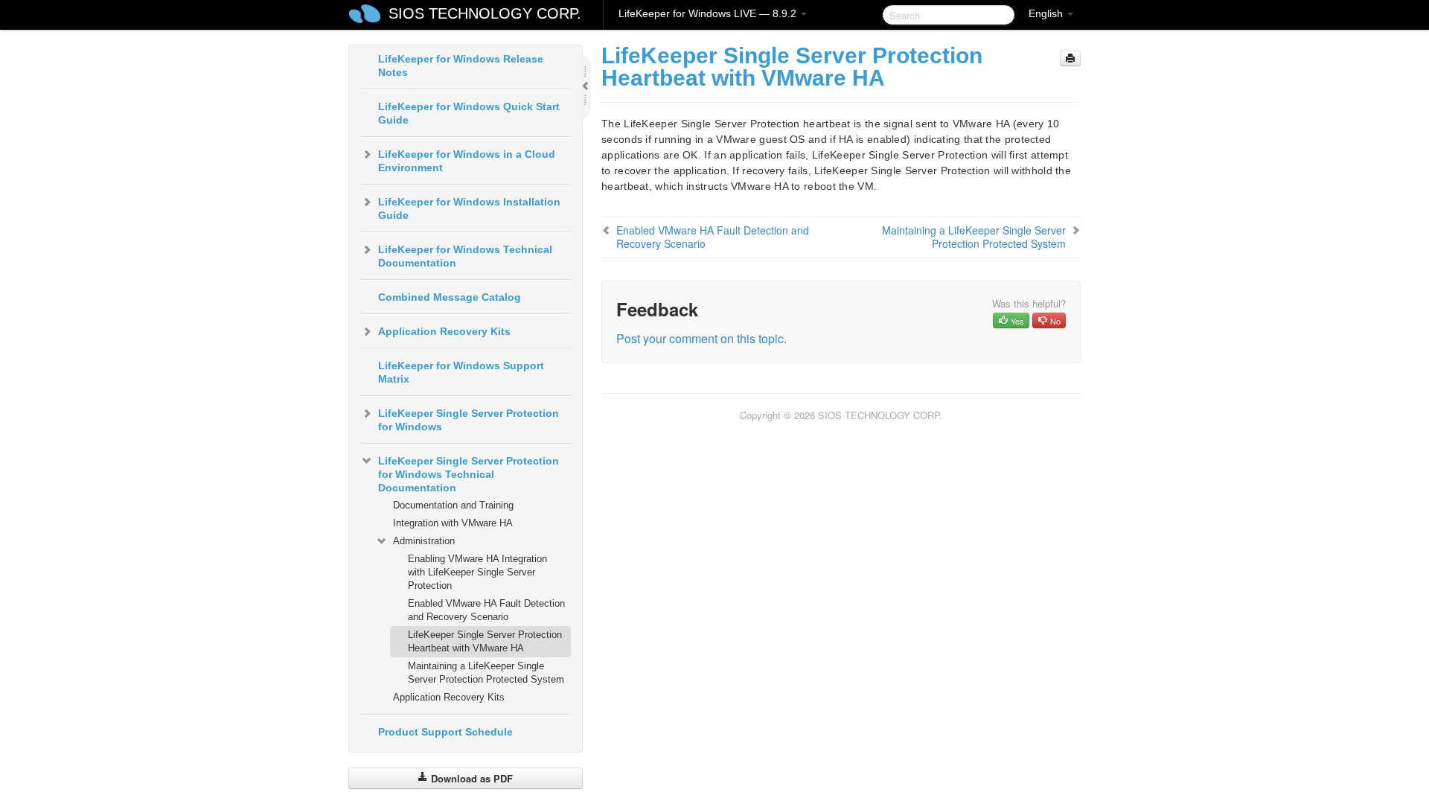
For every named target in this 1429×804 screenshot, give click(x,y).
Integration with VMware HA (453, 523)
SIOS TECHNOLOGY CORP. (485, 13)
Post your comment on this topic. (701, 338)
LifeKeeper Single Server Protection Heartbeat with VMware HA (485, 641)
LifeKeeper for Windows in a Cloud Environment (466, 160)
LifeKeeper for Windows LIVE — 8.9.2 (708, 13)
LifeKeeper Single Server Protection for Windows (468, 420)
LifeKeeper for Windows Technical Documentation (465, 256)
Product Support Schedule (445, 732)
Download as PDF (470, 778)
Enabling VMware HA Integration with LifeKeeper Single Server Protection (477, 572)
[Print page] (1070, 58)
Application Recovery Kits (444, 331)
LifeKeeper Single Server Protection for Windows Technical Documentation (468, 474)
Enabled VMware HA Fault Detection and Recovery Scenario (486, 610)
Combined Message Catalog (449, 297)
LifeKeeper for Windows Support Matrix (461, 372)
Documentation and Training (453, 505)
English (1047, 13)
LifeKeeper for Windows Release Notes (460, 65)
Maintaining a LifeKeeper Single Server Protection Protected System (486, 672)
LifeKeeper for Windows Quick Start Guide (469, 113)
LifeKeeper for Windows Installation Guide (469, 208)
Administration (424, 540)
